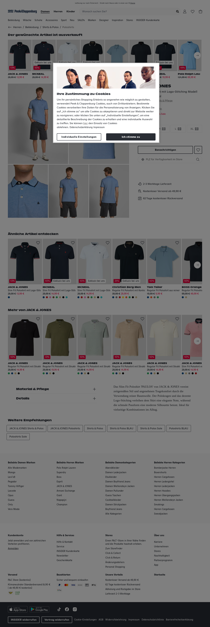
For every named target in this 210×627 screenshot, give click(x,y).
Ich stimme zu (131, 137)
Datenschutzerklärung (81, 127)
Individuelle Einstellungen (78, 137)
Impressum (99, 127)
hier (85, 123)
